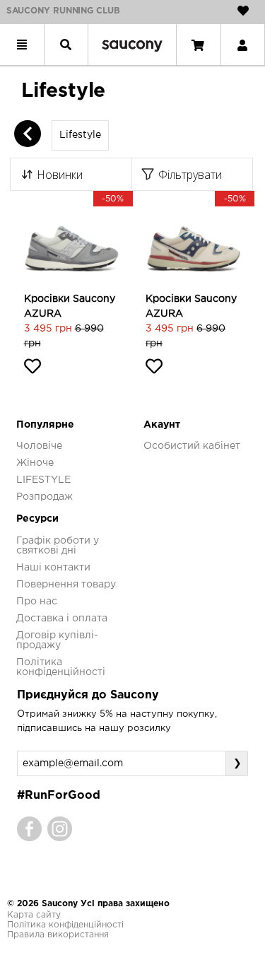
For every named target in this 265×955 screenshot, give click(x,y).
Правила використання (58, 935)
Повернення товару (66, 584)
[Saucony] (132, 44)
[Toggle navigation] (22, 44)
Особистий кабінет (191, 446)
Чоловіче (39, 446)
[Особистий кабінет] (242, 44)
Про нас (36, 601)
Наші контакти (53, 567)
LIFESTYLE (43, 480)
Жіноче (35, 463)
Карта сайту (34, 915)
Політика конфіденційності (65, 925)
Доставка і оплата (61, 618)
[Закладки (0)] (243, 11)
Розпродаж (44, 497)
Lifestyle (80, 135)
